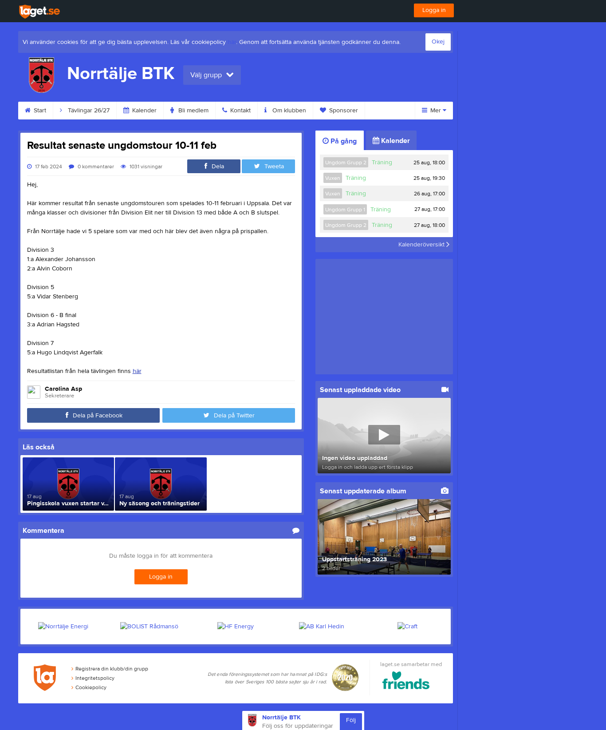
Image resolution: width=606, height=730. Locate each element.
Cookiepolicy (90, 687)
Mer (436, 111)
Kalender (143, 111)
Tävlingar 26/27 (88, 111)
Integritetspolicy (94, 678)
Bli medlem (193, 111)
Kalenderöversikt (422, 245)
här (232, 42)
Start (39, 111)
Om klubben (288, 111)
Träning (382, 163)
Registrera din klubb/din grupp (111, 668)
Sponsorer (342, 111)
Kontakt (239, 111)
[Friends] (406, 681)
